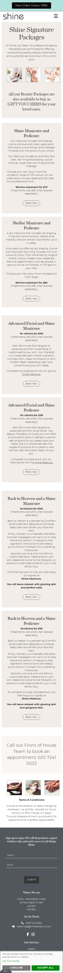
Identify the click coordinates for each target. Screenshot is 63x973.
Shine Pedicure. (44, 462)
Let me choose (10, 961)
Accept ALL (45, 968)
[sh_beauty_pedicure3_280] (33, 81)
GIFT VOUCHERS (24, 104)
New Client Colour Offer (31, 5)
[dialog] (31, 962)
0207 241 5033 (33, 923)
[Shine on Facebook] (29, 934)
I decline (16, 968)
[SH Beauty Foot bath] (14, 794)
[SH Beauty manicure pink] (52, 794)
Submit (31, 880)
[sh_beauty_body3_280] (14, 81)
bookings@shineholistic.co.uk (34, 926)
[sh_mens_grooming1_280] (33, 794)
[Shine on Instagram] (33, 934)
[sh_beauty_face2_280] (52, 81)
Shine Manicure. (31, 374)
